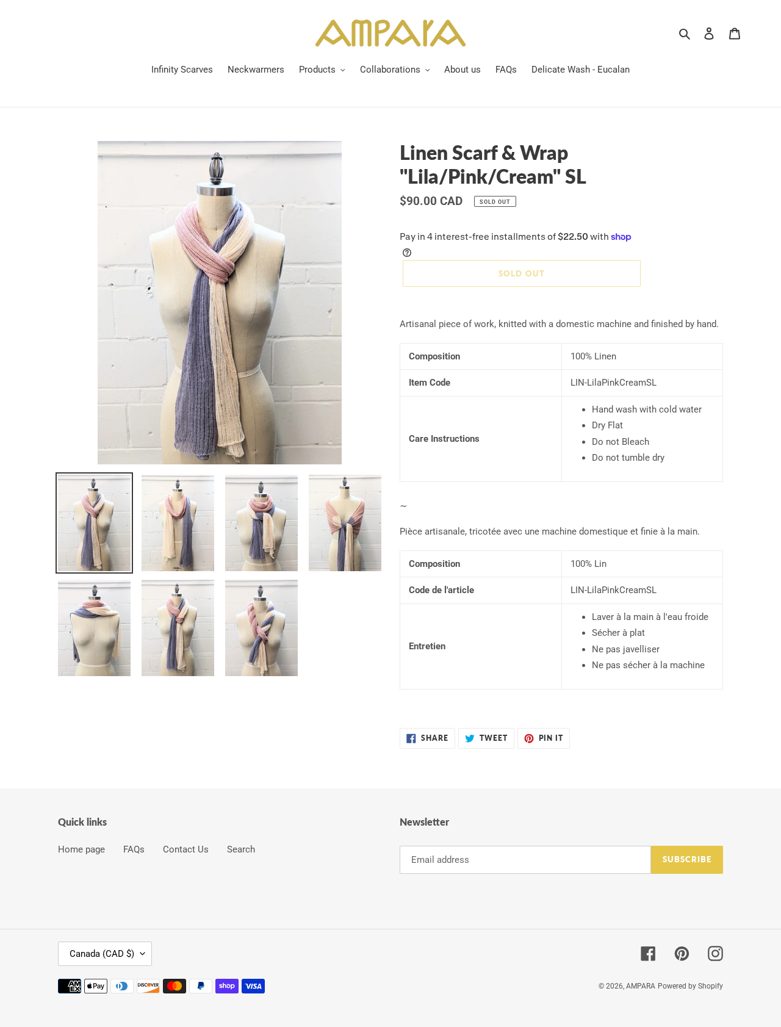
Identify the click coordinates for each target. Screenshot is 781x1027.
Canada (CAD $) (102, 953)
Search (241, 849)
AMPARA (640, 986)
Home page (81, 849)
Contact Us (186, 849)
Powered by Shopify (690, 986)
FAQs (134, 849)
